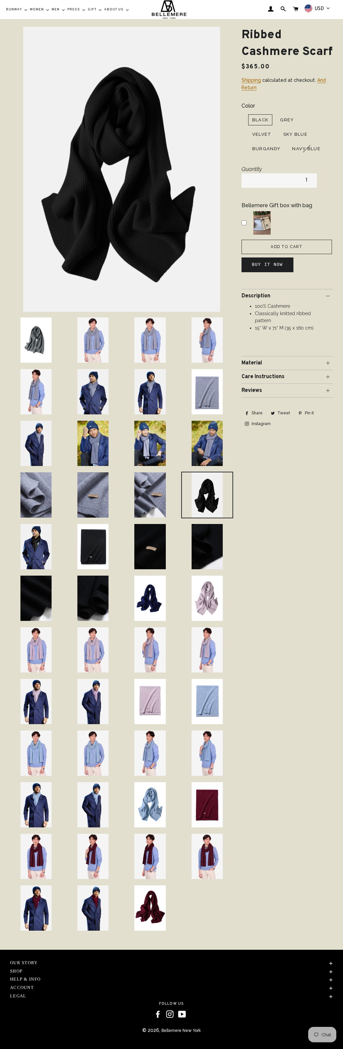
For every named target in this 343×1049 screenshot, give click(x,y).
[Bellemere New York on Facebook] (157, 1014)
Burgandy (266, 148)
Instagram (261, 423)
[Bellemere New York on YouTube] (182, 1014)
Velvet (262, 134)
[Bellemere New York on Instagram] (170, 1014)
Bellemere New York (181, 1030)
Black (260, 119)
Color (248, 106)
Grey (287, 119)
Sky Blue (295, 134)
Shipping (251, 80)
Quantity (252, 169)
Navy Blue (306, 148)
